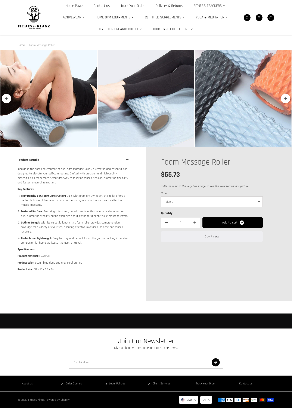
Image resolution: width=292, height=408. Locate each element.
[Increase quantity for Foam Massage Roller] (194, 222)
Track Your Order (133, 5)
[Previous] (6, 98)
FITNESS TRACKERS (208, 5)
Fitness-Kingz (36, 400)
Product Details (28, 160)
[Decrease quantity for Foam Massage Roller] (166, 222)
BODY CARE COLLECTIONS (171, 29)
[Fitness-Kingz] (34, 17)
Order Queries (74, 384)
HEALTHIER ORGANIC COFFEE (118, 29)
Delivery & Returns (169, 5)
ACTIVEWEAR (72, 17)
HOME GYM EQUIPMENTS (113, 17)
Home (21, 45)
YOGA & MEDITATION (210, 17)
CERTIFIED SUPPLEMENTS (163, 17)
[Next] (285, 98)
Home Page (74, 5)
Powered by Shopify (57, 400)
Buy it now (212, 236)
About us (27, 384)
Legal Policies (117, 384)
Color (164, 193)
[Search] (247, 17)
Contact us (102, 5)
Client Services (161, 384)
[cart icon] (270, 17)
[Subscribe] (216, 362)
